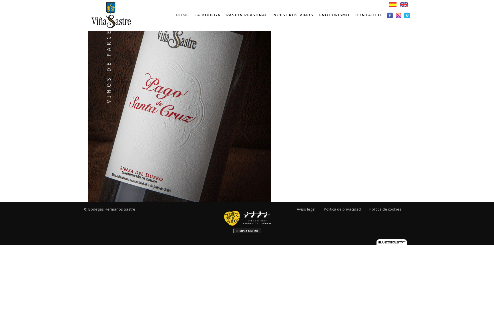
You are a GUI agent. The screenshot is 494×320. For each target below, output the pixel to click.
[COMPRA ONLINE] (247, 220)
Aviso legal (306, 209)
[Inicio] (110, 15)
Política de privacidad (342, 209)
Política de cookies (385, 209)
